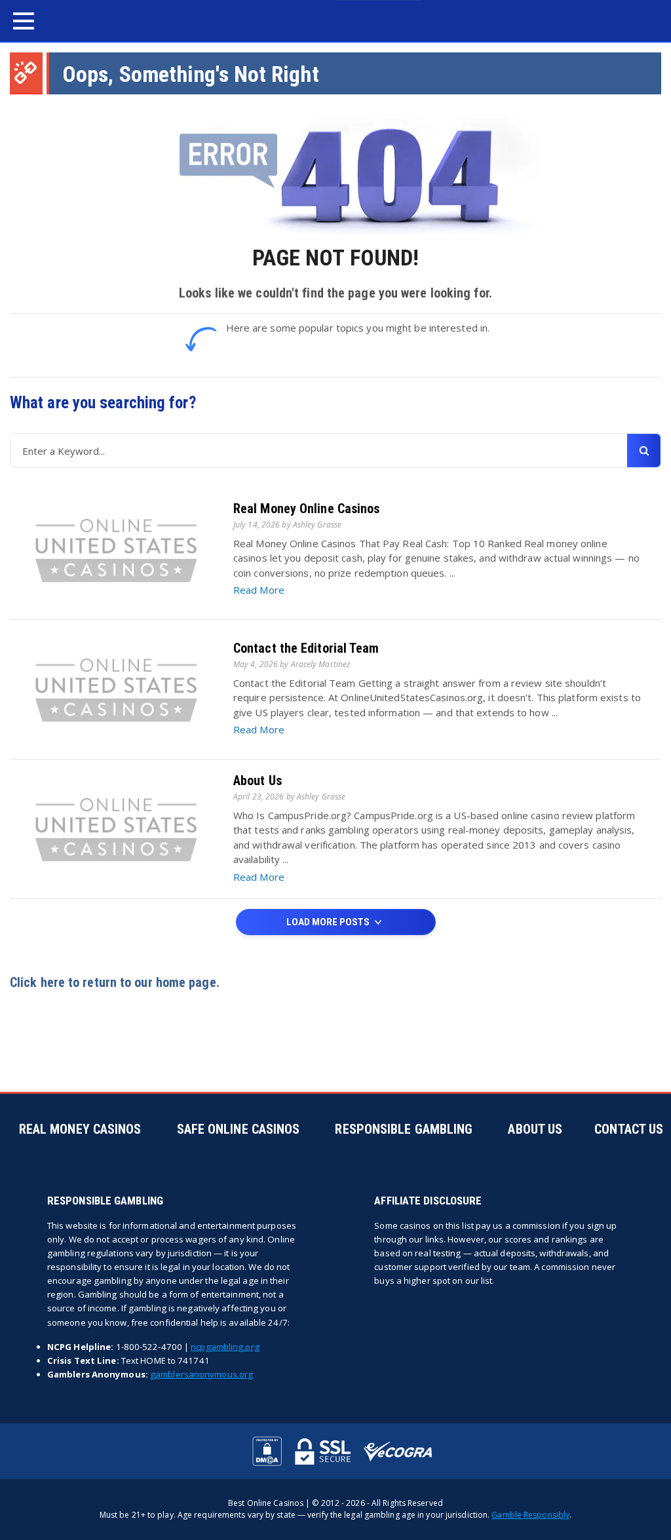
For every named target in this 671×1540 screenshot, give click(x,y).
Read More (258, 589)
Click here (37, 982)
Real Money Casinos (80, 1129)
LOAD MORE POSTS (329, 922)
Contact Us (628, 1129)
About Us (257, 780)
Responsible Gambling (403, 1129)
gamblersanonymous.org (201, 1374)
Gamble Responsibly (530, 1514)
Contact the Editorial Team (306, 648)
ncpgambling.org (225, 1347)
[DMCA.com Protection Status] (267, 1451)
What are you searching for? (103, 402)
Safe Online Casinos (238, 1129)
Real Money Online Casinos (306, 508)
